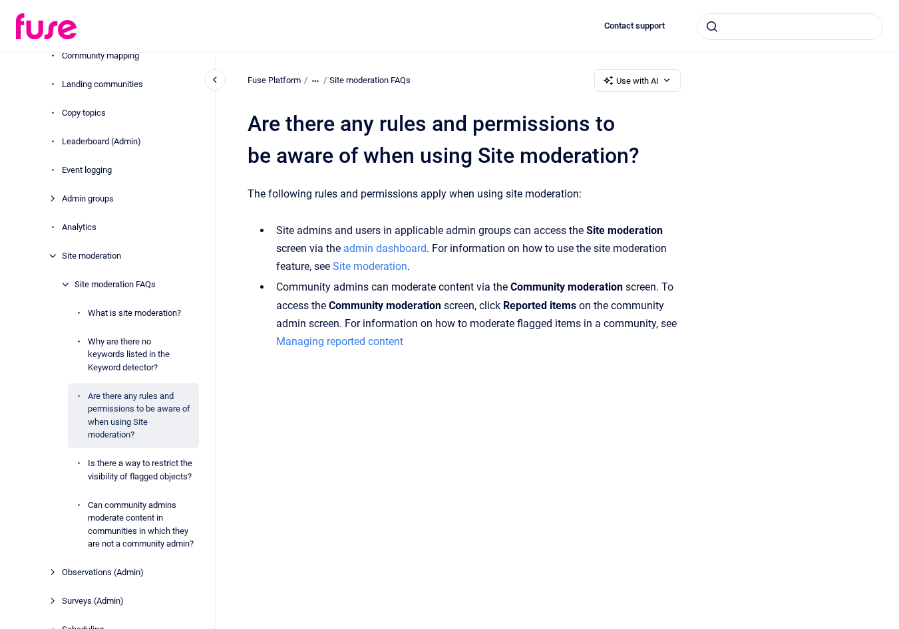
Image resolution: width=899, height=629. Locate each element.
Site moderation (91, 256)
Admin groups (88, 198)
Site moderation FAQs (115, 284)
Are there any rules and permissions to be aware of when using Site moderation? (139, 415)
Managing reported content (339, 341)
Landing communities (102, 84)
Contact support (634, 26)
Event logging (87, 170)
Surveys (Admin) (93, 601)
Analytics (79, 227)
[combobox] (789, 26)
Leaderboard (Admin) (101, 141)
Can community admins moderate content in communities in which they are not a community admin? (141, 524)
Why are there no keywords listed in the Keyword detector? (129, 354)
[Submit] (712, 26)
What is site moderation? (134, 313)
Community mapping (100, 56)
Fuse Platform (274, 80)
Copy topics (84, 113)
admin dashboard (385, 248)
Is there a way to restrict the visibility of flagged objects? (141, 469)
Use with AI (637, 81)
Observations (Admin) (103, 572)
